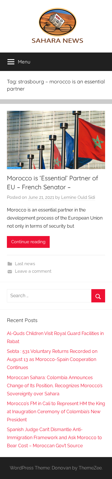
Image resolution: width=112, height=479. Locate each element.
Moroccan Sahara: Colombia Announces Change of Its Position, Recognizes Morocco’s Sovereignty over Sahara (55, 385)
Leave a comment (33, 271)
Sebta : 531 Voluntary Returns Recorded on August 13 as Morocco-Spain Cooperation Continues (52, 359)
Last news (25, 263)
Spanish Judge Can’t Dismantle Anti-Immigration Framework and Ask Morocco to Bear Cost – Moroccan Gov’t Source (54, 437)
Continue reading (28, 241)
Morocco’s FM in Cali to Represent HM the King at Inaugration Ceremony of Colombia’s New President (56, 411)
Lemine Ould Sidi (78, 197)
